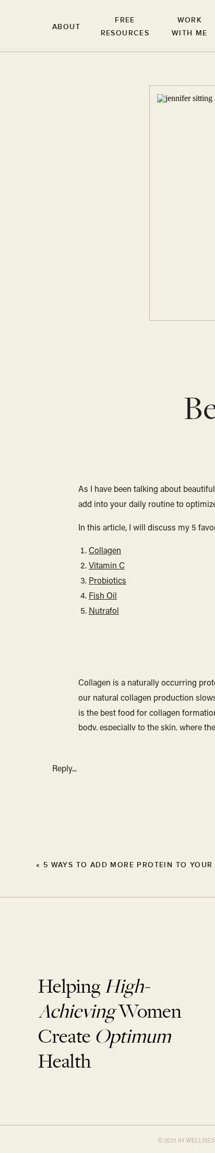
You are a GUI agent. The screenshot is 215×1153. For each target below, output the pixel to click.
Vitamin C (107, 566)
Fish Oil (103, 596)
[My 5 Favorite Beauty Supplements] (21, 864)
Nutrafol (104, 611)
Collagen (105, 551)
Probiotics (107, 581)
